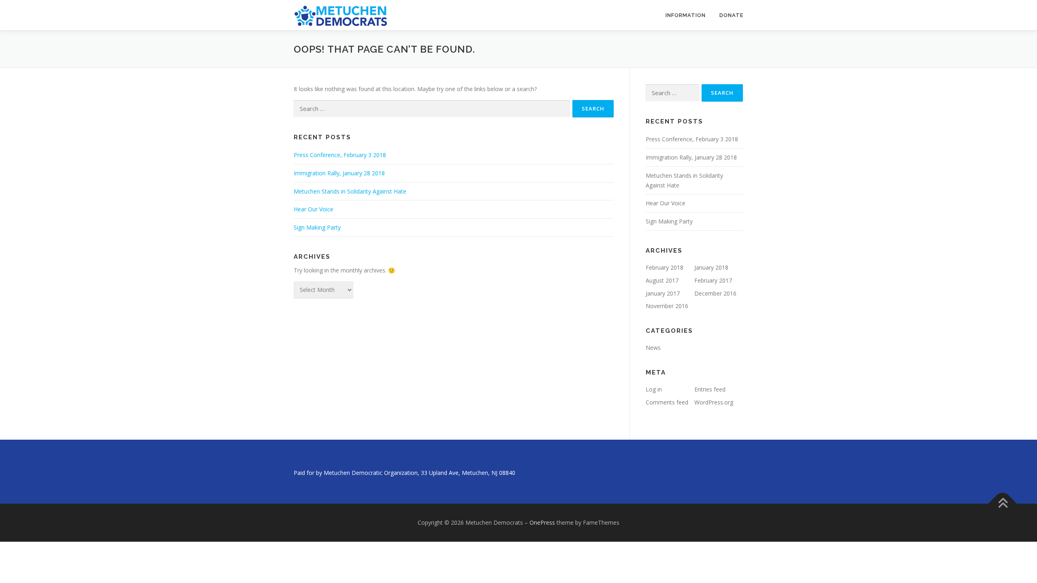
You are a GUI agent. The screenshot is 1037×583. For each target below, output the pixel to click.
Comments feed (667, 402)
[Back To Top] (1002, 503)
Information (686, 15)
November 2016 (667, 306)
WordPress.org (713, 402)
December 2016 (715, 293)
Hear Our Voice (313, 209)
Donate (731, 15)
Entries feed (709, 389)
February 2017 (713, 280)
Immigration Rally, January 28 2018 (339, 173)
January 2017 (663, 293)
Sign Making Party (317, 227)
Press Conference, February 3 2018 (340, 155)
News (653, 347)
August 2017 (662, 280)
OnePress (542, 522)
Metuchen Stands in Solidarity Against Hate (350, 191)
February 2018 (664, 267)
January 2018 (711, 267)
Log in (654, 389)
